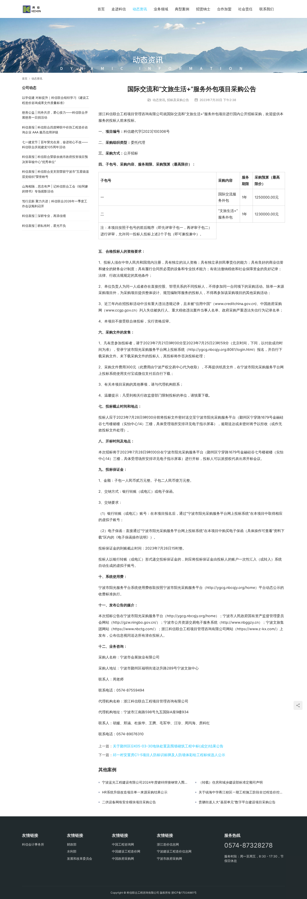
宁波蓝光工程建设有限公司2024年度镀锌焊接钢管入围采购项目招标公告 (145, 782)
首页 (101, 9)
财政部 (71, 844)
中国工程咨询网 (123, 844)
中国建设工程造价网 (126, 851)
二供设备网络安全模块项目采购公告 (129, 802)
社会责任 (245, 9)
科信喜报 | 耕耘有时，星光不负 (44, 226)
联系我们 (266, 9)
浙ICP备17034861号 (184, 892)
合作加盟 (224, 9)
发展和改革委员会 (79, 858)
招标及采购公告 (178, 100)
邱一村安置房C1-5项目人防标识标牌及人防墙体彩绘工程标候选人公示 (169, 755)
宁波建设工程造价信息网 (174, 851)
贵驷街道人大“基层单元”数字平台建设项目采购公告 (237, 802)
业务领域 (161, 9)
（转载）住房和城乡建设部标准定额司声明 (231, 782)
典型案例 (182, 9)
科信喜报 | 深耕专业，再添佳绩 (44, 216)
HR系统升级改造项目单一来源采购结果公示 (134, 792)
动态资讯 (140, 9)
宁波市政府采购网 (169, 858)
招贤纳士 (203, 9)
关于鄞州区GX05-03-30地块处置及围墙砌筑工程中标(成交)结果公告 (168, 746)
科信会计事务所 (33, 844)
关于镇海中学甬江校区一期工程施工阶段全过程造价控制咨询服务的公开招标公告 (242, 792)
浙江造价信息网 (168, 844)
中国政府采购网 (123, 858)
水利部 (71, 851)
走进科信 (118, 9)
